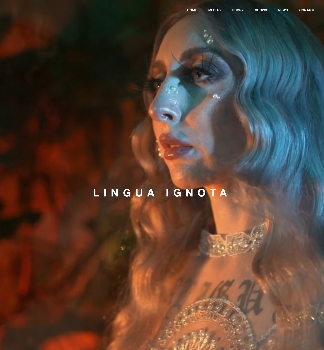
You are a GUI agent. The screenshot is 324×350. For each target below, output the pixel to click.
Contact (307, 10)
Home (192, 10)
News (283, 10)
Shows (261, 10)
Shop (236, 10)
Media (213, 10)
